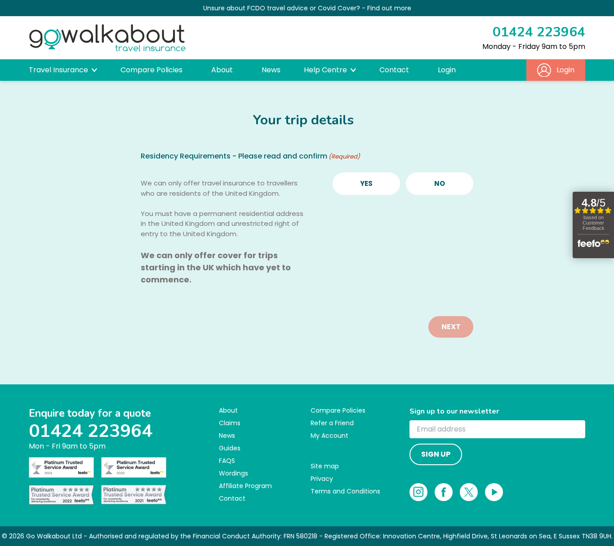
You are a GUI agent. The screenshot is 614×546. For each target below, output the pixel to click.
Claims (229, 422)
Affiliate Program (245, 485)
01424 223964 (539, 32)
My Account (329, 435)
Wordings (233, 473)
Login (447, 70)
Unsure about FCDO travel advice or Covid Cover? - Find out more (307, 8)
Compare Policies (151, 70)
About (222, 70)
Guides (229, 448)
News (271, 70)
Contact (394, 70)
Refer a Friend (332, 422)
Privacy (322, 478)
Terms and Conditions (345, 491)
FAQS (227, 460)
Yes (366, 183)
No (439, 183)
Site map (325, 466)
